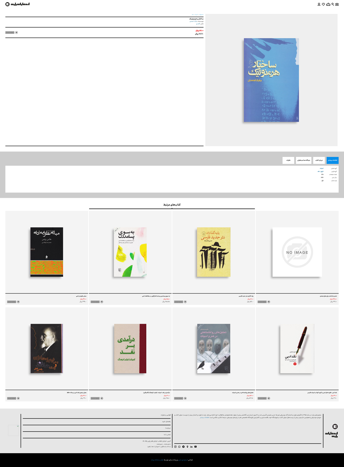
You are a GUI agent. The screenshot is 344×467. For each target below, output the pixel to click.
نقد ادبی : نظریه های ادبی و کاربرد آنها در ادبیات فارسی (322, 393)
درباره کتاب (319, 160)
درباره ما (168, 428)
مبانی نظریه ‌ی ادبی (81, 296)
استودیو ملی (183, 460)
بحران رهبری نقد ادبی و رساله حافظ (76, 393)
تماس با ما (167, 435)
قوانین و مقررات (166, 415)
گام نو (198, 24)
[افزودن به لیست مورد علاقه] (268, 302)
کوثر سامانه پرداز (157, 460)
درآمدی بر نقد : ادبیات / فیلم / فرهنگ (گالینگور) (156, 393)
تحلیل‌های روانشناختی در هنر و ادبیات (242, 393)
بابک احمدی (193, 21)
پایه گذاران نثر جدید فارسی (246, 296)
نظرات (288, 160)
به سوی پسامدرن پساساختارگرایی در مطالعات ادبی (156, 296)
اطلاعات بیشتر (332, 160)
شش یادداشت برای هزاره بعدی (328, 296)
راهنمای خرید (166, 422)
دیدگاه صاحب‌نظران (303, 160)
